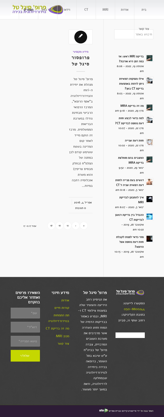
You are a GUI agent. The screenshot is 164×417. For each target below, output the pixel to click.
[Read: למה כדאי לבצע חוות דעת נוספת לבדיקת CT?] (149, 120)
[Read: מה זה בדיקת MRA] (149, 107)
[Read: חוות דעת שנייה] (149, 142)
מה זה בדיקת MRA (132, 106)
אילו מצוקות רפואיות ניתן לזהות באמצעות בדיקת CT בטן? (131, 84)
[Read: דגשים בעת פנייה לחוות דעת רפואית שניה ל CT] (149, 182)
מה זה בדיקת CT (57, 328)
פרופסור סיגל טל (81, 60)
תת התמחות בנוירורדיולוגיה (58, 318)
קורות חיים (61, 307)
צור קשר (63, 343)
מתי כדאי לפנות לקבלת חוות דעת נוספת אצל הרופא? (130, 242)
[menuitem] (143, 9)
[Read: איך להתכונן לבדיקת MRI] (149, 199)
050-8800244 (134, 309)
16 (60, 225)
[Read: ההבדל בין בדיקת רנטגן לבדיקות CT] (149, 216)
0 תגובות (80, 208)
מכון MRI (62, 336)
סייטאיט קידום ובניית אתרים (122, 411)
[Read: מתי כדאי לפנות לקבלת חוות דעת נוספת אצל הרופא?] (149, 239)
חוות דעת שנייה (134, 140)
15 (68, 225)
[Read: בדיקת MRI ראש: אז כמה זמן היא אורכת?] (149, 58)
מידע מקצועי (80, 51)
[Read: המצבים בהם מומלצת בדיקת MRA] (149, 159)
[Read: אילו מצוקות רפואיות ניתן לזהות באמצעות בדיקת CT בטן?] (149, 80)
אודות (65, 300)
